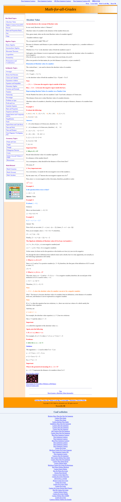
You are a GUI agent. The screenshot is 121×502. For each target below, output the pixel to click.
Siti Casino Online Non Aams (60, 458)
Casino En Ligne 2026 (60, 484)
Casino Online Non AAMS (60, 496)
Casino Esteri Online (60, 469)
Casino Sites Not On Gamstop (60, 433)
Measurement (10, 160)
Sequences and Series (12, 112)
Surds (7, 122)
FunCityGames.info (32, 385)
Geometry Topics (11, 138)
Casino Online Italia (60, 463)
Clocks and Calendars (12, 78)
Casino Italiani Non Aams (60, 422)
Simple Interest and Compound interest (15, 115)
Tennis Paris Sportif (60, 473)
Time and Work (10, 127)
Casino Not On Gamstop (60, 429)
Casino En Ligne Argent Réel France (60, 488)
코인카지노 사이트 (60, 478)
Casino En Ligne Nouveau (60, 476)
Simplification (10, 119)
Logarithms (9, 54)
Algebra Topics (10, 41)
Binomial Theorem (12, 51)
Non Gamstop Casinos (60, 437)
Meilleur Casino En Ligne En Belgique (60, 465)
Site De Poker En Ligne (60, 471)
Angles (9, 144)
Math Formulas (11, 169)
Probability (9, 58)
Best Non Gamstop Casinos (60, 435)
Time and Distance (11, 130)
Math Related (10, 165)
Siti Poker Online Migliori (60, 467)
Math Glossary (11, 172)
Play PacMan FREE (32, 373)
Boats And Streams (12, 75)
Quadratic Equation (11, 106)
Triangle (9, 147)
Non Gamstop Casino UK (60, 452)
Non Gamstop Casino (60, 454)
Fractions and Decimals (12, 89)
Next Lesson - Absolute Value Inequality (60, 393)
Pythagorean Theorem (13, 150)
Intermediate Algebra (12, 48)
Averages (9, 71)
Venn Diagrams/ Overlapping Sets (14, 133)
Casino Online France (60, 492)
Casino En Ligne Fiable (60, 494)
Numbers (8, 92)
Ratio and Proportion (12, 109)
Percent (8, 28)
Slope (7, 36)
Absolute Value (11, 22)
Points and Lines (11, 142)
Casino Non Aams (60, 418)
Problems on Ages (11, 100)
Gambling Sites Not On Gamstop (60, 424)
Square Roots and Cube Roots (14, 124)
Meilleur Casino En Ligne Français (60, 450)
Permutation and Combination (11, 62)
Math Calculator (11, 175)
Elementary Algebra (11, 86)
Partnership (9, 95)
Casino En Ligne (60, 448)
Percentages (9, 97)
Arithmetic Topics (11, 68)
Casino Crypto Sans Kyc (60, 475)
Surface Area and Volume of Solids (14, 156)
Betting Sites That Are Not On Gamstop (60, 416)
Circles (9, 153)
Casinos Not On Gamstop (60, 425)
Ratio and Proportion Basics (14, 30)
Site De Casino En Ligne (60, 490)
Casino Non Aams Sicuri (60, 461)
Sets (7, 33)
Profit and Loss (10, 103)
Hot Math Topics (11, 18)
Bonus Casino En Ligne (60, 480)
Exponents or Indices (12, 80)
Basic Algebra (10, 45)
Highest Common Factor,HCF (14, 25)
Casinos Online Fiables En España (60, 499)
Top (60, 391)
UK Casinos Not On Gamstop (60, 431)
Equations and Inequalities (13, 83)
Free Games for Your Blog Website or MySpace (41, 384)
